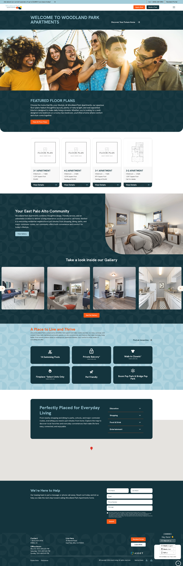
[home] (14, 7)
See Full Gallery (91, 315)
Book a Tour (152, 7)
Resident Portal (138, 539)
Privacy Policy (34, 560)
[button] (175, 7)
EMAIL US (33, 543)
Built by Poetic (139, 560)
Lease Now (138, 545)
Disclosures (44, 560)
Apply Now (139, 7)
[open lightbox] (23, 288)
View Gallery (22, 234)
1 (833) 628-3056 (36, 541)
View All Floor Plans (40, 122)
